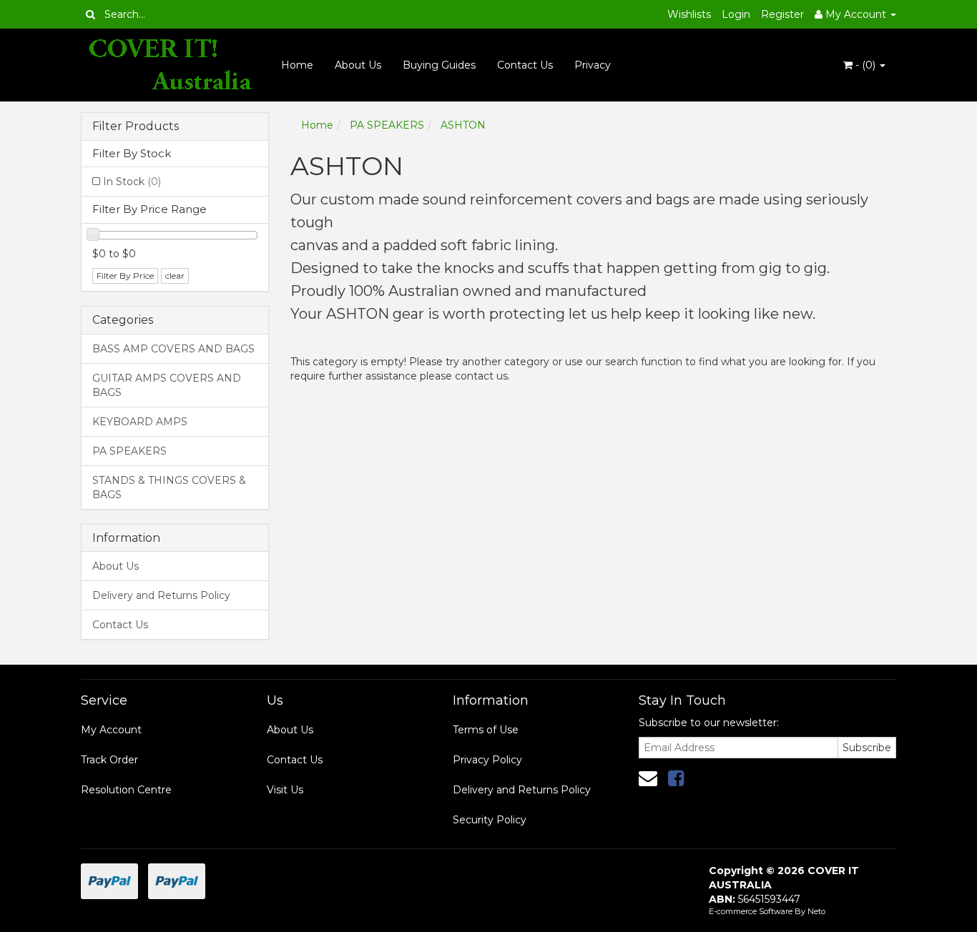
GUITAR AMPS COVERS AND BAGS (166, 385)
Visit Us (285, 789)
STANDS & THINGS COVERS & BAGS (169, 487)
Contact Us (525, 65)
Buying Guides (439, 65)
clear (175, 275)
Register (782, 14)
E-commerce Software (750, 911)
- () (865, 65)
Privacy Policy (487, 759)
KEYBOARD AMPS (139, 421)
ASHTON (463, 125)
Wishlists (689, 14)
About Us (358, 65)
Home (297, 65)
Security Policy (489, 819)
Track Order (109, 759)
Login (736, 14)
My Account (111, 729)
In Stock (132, 181)
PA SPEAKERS (129, 451)
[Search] (90, 14)
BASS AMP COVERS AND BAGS (173, 348)
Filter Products (135, 126)
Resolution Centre (126, 789)
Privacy (592, 65)
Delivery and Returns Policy (161, 595)
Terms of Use (486, 729)
